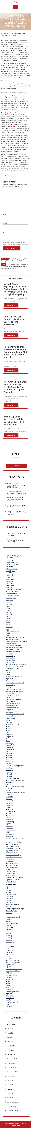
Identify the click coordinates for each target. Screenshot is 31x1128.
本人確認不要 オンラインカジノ (15, 637)
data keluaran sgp (11, 569)
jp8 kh (8, 625)
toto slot (8, 915)
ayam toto (9, 913)
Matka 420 (9, 782)
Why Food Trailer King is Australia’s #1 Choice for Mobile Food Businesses (15, 499)
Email (5, 223)
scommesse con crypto (13, 695)
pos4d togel (9, 979)
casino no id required (12, 801)
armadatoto (9, 861)
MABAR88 (9, 973)
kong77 (8, 807)
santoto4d (9, 583)
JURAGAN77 (9, 929)
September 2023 (12, 1102)
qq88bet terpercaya (12, 563)
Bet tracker (9, 987)
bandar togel (10, 942)
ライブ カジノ (10, 672)
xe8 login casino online (13, 631)
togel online (10, 679)
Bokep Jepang (10, 836)
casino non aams (11, 865)
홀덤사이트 (9, 670)
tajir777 (8, 907)
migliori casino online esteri (15, 714)
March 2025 (11, 1098)
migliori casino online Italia (14, 648)
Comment (6, 190)
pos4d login (9, 755)
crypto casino (10, 716)
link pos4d (9, 753)
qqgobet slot (10, 965)
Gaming (9, 175)
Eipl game (9, 803)
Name (5, 214)
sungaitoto (9, 710)
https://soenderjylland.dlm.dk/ (15, 786)
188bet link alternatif (12, 923)
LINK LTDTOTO (11, 811)
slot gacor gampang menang (15, 766)
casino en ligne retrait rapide (15, 683)
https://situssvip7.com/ (13, 960)
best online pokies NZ (13, 917)
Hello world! (11, 535)
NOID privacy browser (13, 724)
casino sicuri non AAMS (13, 645)
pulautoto (9, 772)
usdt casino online (11, 853)
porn (7, 629)
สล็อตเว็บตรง (10, 996)
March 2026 (11, 1046)
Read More (11, 305)
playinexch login (11, 830)
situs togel (9, 805)
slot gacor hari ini (11, 975)
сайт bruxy (9, 826)
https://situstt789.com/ (13, 971)
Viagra (8, 741)
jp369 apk (9, 614)
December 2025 (12, 1059)
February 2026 (11, 1050)
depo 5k (8, 751)
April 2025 (10, 1093)
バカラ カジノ (10, 662)
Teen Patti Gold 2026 (12, 596)
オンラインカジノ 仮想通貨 (14, 842)
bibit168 (8, 934)
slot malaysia (10, 946)
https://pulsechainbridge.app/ (15, 780)
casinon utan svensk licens (14, 878)
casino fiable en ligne (12, 708)
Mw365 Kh (9, 627)
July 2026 (10, 1029)
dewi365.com (10, 998)
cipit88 (8, 791)
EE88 (7, 832)
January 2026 (11, 1055)
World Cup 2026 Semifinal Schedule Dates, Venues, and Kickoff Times (14, 420)
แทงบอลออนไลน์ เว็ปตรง (13, 589)
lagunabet (9, 994)
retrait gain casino (12, 706)
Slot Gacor (9, 604)
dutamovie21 (10, 990)
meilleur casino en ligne (13, 689)
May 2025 (10, 1089)
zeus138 (8, 925)
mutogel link (10, 950)
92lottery (9, 612)
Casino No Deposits (12, 565)
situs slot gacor (11, 598)
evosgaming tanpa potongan (15, 909)
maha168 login (10, 585)
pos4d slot (9, 813)
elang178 (9, 722)
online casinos (10, 876)
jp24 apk (8, 608)
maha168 (9, 587)
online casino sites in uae (14, 677)
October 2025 (11, 1067)
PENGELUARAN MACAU (13, 778)
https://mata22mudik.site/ (14, 969)
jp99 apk (8, 618)
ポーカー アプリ (11, 681)
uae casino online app (13, 639)
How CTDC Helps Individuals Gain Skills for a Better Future (16, 506)
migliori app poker (12, 851)
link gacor (9, 764)
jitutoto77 (9, 919)
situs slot (9, 799)
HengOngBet (10, 834)
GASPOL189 (9, 797)
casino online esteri (12, 863)
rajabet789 (9, 809)
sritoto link (9, 577)
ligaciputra (9, 927)
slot (7, 886)
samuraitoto (10, 859)
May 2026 (10, 1037)
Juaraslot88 (9, 567)
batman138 (9, 820)
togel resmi (9, 759)
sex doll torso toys (12, 867)
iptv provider (10, 560)
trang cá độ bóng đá (12, 844)
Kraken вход (10, 579)
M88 (7, 888)
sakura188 (9, 954)
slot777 (8, 1004)
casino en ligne (10, 656)
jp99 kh (8, 621)
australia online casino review (15, 793)
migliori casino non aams (14, 857)
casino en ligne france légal (14, 691)
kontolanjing (10, 822)
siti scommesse (11, 718)
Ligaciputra (9, 896)
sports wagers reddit (12, 992)
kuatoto (8, 956)
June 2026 (10, 1033)
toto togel (9, 940)
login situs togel (11, 873)
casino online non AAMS (13, 849)
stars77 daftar (10, 573)
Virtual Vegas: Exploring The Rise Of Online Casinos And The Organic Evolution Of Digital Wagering (15, 289)
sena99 (8, 985)
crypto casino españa (12, 846)
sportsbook (9, 828)
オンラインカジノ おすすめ (14, 666)
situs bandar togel (12, 1002)
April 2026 (10, 1042)
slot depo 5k (10, 697)
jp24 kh (8, 610)
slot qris (8, 602)
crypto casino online (12, 650)
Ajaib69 (8, 921)
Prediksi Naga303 (11, 911)
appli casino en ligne (12, 668)
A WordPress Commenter (15, 540)
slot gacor (9, 890)
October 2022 (11, 1106)
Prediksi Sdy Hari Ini (12, 905)
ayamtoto (9, 900)
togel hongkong (11, 884)
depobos (8, 784)
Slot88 (8, 633)
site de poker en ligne (13, 703)
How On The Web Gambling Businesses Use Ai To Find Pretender (15, 320)
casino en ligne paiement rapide (16, 664)
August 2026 (11, 1024)
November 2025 (12, 1063)
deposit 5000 (10, 745)
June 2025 (10, 1085)
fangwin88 (9, 788)
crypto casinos (10, 701)
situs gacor (9, 581)
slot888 (8, 674)
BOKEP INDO (10, 815)
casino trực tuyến (11, 594)
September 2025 (12, 1072)
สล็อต (7, 739)
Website (5, 233)
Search (16, 454)
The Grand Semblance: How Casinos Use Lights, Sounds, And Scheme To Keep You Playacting (15, 387)
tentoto (8, 892)
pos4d (8, 720)
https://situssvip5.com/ (13, 963)
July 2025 (10, 1080)
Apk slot (8, 1000)
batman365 (9, 983)
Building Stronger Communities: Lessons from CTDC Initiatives (16, 485)
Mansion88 (9, 575)
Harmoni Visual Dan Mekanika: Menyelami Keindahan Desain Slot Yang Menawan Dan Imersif (15, 352)
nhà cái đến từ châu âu (13, 592)
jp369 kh (8, 616)
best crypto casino (12, 687)
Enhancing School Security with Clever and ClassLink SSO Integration (16, 513)
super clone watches (12, 880)
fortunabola (13, 126)
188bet (8, 606)
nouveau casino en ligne (13, 855)
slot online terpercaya (13, 894)
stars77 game (10, 571)
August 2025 (11, 1076)
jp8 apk (8, 623)
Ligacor (8, 967)
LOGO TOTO (10, 817)
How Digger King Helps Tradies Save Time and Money (17, 492)
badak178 (9, 795)
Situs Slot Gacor (11, 882)
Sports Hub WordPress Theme (14, 1124)
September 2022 (12, 1111)
